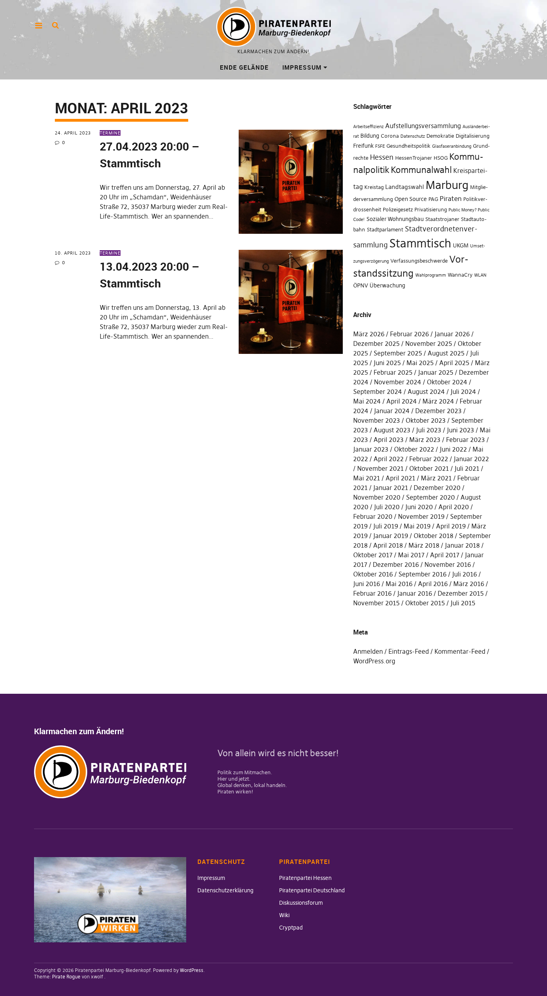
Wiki (284, 915)
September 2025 (398, 353)
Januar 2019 (390, 536)
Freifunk (363, 145)
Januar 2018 (462, 545)
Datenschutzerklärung (225, 890)
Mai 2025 (420, 363)
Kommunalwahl (421, 170)
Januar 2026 (452, 334)
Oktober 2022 (414, 449)
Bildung (369, 135)
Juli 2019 (385, 526)
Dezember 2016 (396, 564)
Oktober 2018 (433, 536)
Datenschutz (412, 136)
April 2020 (453, 507)
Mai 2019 (417, 526)
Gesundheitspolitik (408, 146)
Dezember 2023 (438, 411)
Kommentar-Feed (459, 651)
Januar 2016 (414, 593)
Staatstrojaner (442, 219)
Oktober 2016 (373, 574)
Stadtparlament (385, 230)
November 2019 (421, 516)
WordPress (191, 970)
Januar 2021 (390, 488)
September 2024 (377, 392)
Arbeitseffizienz (368, 126)
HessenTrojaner (413, 158)
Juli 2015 (462, 603)
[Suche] (55, 25)
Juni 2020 (419, 507)
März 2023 (424, 440)
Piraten (451, 198)
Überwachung (387, 285)
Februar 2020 (372, 516)
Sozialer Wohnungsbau (395, 219)
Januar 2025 (435, 372)
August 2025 (446, 353)
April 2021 (400, 478)
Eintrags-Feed (408, 651)
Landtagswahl (404, 187)
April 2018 (388, 545)
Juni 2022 (453, 449)
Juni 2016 (366, 584)
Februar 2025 (393, 372)
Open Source (410, 199)
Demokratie (440, 136)
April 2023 (389, 440)
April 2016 (433, 584)
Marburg (447, 185)
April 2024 (401, 401)
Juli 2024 (463, 392)
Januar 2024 (392, 411)
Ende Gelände (244, 67)
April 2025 (454, 363)
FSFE (380, 146)
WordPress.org (374, 661)
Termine (110, 133)
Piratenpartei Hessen (305, 878)
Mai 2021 (366, 478)
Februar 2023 (465, 440)
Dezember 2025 (376, 343)
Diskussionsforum (301, 902)
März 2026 (368, 334)
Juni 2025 (387, 363)
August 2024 (426, 392)
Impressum (302, 67)
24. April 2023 (73, 133)
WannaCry (460, 275)
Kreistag (374, 187)
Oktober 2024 (447, 382)
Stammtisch (420, 243)
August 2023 (392, 430)
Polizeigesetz (398, 210)
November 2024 (397, 382)
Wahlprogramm (430, 275)
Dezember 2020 (437, 488)
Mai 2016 (399, 584)
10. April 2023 (73, 253)
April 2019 (451, 526)
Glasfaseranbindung (451, 146)
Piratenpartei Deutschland (312, 890)
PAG (433, 199)
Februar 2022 (428, 459)
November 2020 (376, 497)
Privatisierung (430, 210)
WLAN (480, 275)
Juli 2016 (464, 574)
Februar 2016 (372, 593)
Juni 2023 (460, 430)
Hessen (382, 157)
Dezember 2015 (461, 593)
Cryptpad (291, 927)
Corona (390, 136)
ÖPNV (360, 285)
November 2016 (447, 564)
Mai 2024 (367, 401)
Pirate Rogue (66, 977)
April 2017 (444, 555)
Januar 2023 (370, 449)
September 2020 (430, 497)
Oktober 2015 (425, 603)
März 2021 (436, 478)
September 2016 (422, 574)
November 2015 (376, 603)
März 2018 (423, 545)
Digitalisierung (472, 136)
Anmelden (368, 651)
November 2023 (376, 420)
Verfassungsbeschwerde (419, 261)
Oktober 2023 (426, 420)
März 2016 (468, 584)
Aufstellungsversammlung (423, 126)
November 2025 (428, 343)
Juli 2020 (387, 507)
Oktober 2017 (372, 555)
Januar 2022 (471, 459)
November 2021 (380, 468)
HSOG (441, 158)
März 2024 (438, 401)
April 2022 (389, 459)
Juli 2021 (466, 468)
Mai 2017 (411, 555)
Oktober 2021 (429, 468)
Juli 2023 (428, 430)
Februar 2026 (409, 334)
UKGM (461, 245)
